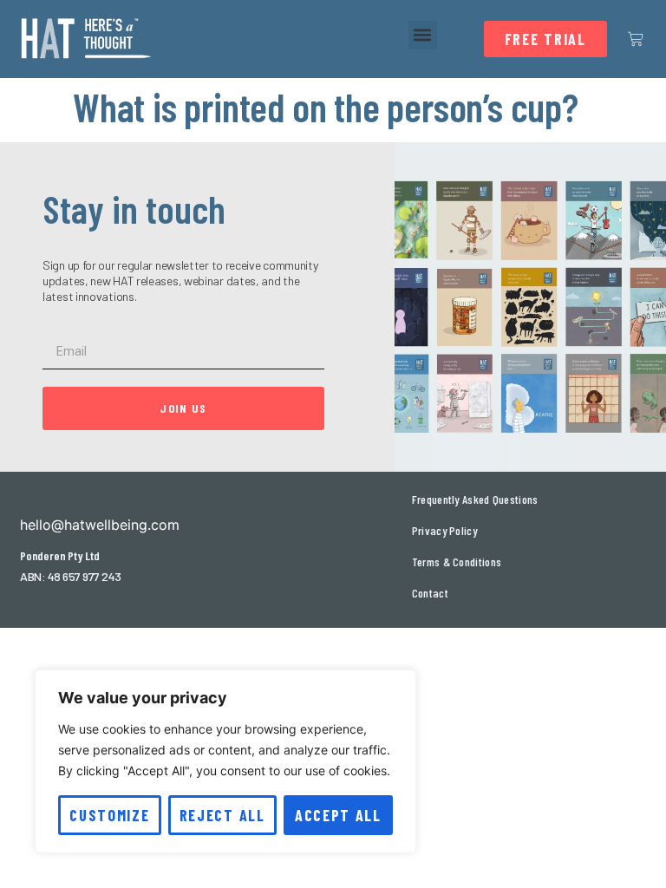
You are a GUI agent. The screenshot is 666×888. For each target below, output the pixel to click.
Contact (430, 592)
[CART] (635, 39)
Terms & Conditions (456, 561)
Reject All (222, 815)
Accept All (338, 815)
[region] (225, 761)
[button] (422, 35)
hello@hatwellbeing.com (100, 524)
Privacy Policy (444, 530)
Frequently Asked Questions (475, 499)
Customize (109, 815)
